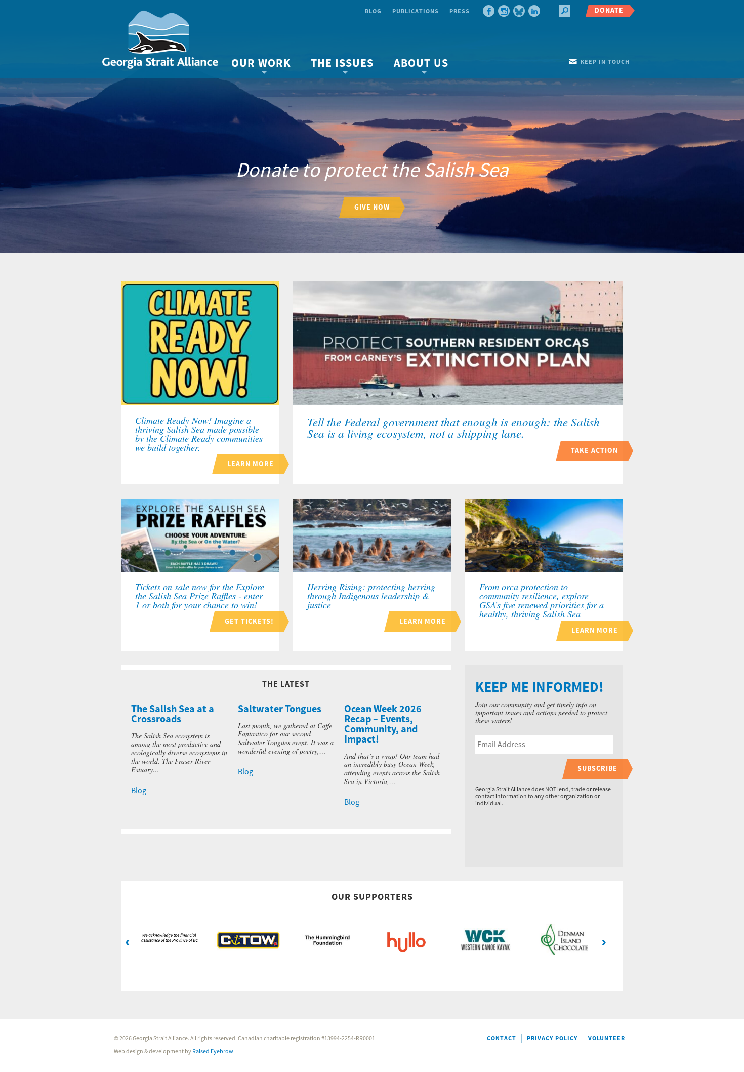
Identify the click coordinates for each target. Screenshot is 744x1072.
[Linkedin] (534, 11)
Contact (501, 1038)
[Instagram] (504, 11)
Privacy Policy (552, 1038)
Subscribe (597, 768)
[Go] (564, 11)
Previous (127, 942)
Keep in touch (605, 62)
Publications (415, 11)
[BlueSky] (519, 11)
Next (604, 942)
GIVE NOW (372, 207)
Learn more (250, 464)
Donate (609, 10)
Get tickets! (249, 621)
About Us (421, 63)
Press (459, 11)
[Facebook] (488, 11)
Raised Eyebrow (212, 1051)
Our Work (261, 63)
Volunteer (606, 1038)
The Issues (342, 63)
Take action (594, 451)
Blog (373, 11)
